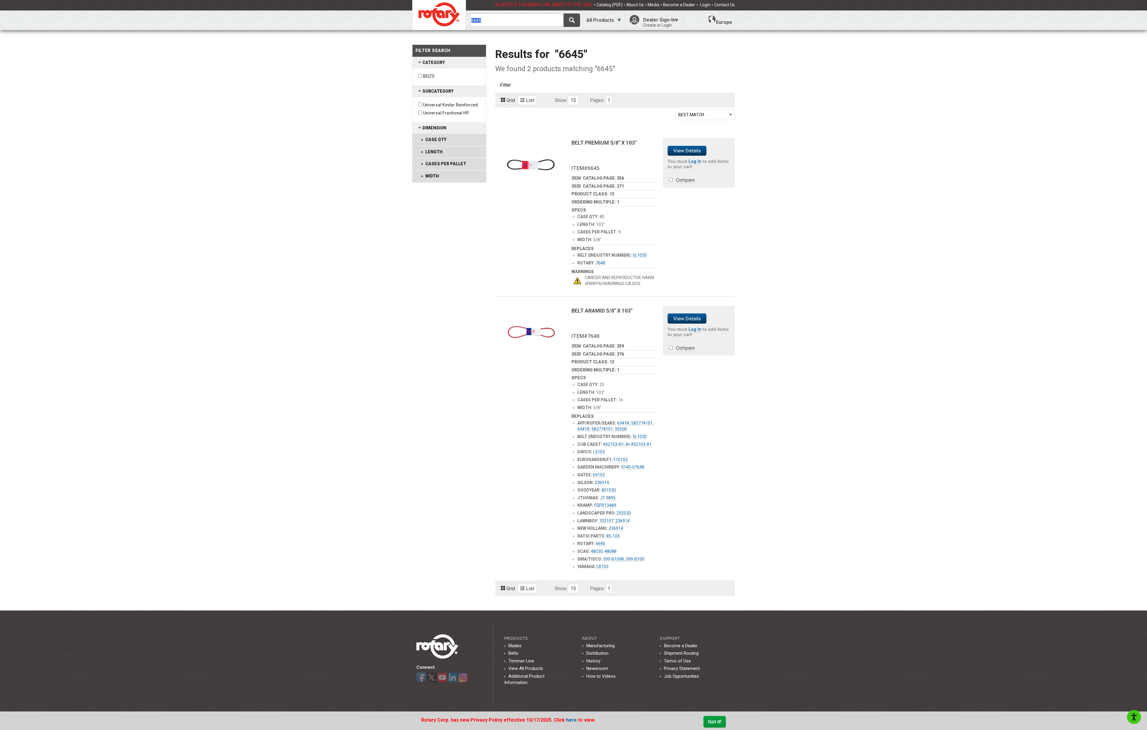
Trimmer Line (521, 661)
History (593, 661)
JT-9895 (608, 497)
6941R (623, 423)
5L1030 (640, 255)
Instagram (463, 677)
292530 (624, 513)
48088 (611, 551)
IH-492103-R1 (639, 444)
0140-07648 (632, 467)
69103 (599, 474)
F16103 (621, 459)
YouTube (442, 677)
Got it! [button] (714, 722)
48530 (597, 551)
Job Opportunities (681, 676)
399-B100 (635, 559)
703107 (606, 520)
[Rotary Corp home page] (439, 15)
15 (573, 100)
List (530, 100)
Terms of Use (677, 661)
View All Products (525, 668)
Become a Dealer (679, 4)
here (572, 720)
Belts (513, 653)
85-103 (613, 536)
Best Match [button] (691, 114)
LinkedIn (452, 677)
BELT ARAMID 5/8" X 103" (601, 310)
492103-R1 (613, 444)
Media (653, 4)
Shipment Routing (681, 653)
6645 (600, 543)
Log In (694, 161)
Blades (515, 645)
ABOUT (589, 638)
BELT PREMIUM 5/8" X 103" (604, 143)
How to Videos (601, 676)
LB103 (602, 566)
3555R (621, 429)
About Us (635, 4)
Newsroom (597, 668)
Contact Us (724, 4)
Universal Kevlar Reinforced (450, 104)
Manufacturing (600, 645)
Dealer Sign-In (659, 22)
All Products (600, 20)
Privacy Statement (682, 668)
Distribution (597, 653)
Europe (724, 22)
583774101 (642, 423)
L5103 (599, 451)
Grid (511, 100)
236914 (602, 482)
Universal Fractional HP (446, 113)
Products (516, 638)
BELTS (429, 76)
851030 (609, 490)
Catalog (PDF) (609, 4)
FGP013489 (605, 505)
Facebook (421, 677)
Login (704, 4)
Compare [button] (685, 180)
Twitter (431, 677)
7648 (600, 263)
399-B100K (613, 559)
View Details (687, 151)
